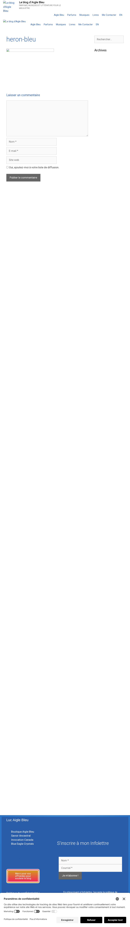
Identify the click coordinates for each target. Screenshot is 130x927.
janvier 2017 (101, 549)
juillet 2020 (101, 359)
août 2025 (100, 117)
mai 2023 (100, 233)
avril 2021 (100, 316)
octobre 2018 (102, 452)
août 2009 (100, 801)
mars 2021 (100, 321)
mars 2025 (100, 127)
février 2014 (101, 665)
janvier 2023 (101, 248)
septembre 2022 (104, 267)
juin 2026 (100, 69)
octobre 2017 (102, 505)
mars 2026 (100, 83)
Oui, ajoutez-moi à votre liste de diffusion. (33, 167)
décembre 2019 (103, 388)
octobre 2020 (102, 345)
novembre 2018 (103, 447)
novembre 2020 (103, 340)
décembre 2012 (103, 728)
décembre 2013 (103, 675)
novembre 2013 (103, 679)
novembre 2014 (103, 636)
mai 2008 (100, 805)
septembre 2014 (104, 645)
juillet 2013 (101, 699)
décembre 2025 (103, 98)
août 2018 (100, 461)
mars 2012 (100, 757)
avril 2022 (100, 282)
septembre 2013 (104, 689)
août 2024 (100, 161)
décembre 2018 (103, 442)
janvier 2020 (101, 384)
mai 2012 (100, 747)
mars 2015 (100, 616)
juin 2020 (100, 364)
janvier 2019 (101, 437)
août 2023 (100, 219)
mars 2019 (100, 432)
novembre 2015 (103, 592)
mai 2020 (100, 369)
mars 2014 (100, 660)
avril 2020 (100, 374)
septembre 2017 (104, 510)
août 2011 (100, 776)
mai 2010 (100, 791)
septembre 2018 (104, 456)
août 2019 (100, 408)
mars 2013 (100, 713)
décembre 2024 (103, 141)
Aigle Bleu (59, 15)
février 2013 (101, 718)
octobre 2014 (102, 641)
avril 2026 (100, 78)
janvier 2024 (101, 195)
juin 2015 (100, 611)
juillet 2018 (101, 466)
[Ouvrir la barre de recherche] (127, 15)
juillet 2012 (101, 737)
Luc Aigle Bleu (17, 820)
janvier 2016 (101, 582)
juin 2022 (100, 277)
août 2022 (100, 272)
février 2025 (101, 132)
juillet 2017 (101, 519)
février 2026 (101, 88)
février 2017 (101, 544)
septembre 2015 (104, 602)
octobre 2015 (102, 597)
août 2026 (100, 59)
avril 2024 (100, 180)
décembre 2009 (103, 796)
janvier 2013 (101, 723)
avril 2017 (100, 534)
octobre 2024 (102, 151)
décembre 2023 (103, 200)
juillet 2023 (101, 224)
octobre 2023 (102, 209)
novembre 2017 (103, 500)
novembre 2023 (103, 204)
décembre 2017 (103, 495)
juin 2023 (100, 229)
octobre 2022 (102, 262)
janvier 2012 (101, 767)
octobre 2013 (102, 684)
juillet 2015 (101, 607)
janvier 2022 (101, 287)
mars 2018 (100, 481)
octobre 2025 (102, 107)
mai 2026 (100, 73)
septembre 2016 (104, 563)
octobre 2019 (102, 398)
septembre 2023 (104, 214)
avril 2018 (100, 476)
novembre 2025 (103, 103)
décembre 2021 (103, 292)
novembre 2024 (103, 146)
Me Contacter (109, 15)
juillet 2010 (101, 786)
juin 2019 (100, 418)
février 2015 (101, 621)
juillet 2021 (101, 301)
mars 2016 (100, 573)
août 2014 (100, 650)
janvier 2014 (101, 670)
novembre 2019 (103, 393)
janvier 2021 (101, 330)
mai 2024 (100, 175)
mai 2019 (100, 422)
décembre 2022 (103, 253)
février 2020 (101, 379)
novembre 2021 (103, 296)
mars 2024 (100, 185)
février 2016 (101, 578)
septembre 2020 (104, 350)
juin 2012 (100, 742)
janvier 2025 (101, 136)
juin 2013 (100, 704)
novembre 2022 (103, 258)
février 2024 (101, 190)
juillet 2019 (101, 413)
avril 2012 (100, 752)
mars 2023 (100, 243)
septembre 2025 (104, 112)
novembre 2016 (103, 558)
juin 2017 (100, 524)
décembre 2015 (103, 587)
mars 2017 (100, 539)
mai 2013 (100, 708)
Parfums (71, 15)
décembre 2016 (103, 553)
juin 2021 (100, 306)
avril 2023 (100, 238)
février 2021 (101, 326)
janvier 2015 (101, 626)
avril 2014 (100, 655)
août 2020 (100, 355)
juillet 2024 (101, 166)
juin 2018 (100, 471)
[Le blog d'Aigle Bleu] (14, 21)
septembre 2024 (104, 156)
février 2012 (101, 762)
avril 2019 (100, 427)
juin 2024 (100, 170)
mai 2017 (100, 529)
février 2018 (101, 485)
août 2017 (100, 515)
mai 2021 (100, 311)
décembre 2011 (103, 771)
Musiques (84, 15)
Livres (96, 15)
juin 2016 (100, 568)
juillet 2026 (101, 64)
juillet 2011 (101, 781)
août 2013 (100, 694)
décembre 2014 (103, 631)
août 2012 (100, 733)
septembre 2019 (104, 403)
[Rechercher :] (109, 39)
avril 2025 (100, 122)
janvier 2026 (101, 93)
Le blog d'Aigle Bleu (31, 2)
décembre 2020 (103, 335)
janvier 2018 (101, 490)
